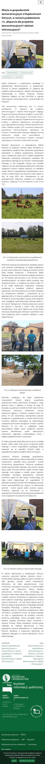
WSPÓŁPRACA (7, 77)
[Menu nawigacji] (40, 2)
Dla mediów (6, 749)
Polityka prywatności (27, 761)
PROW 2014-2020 (26, 73)
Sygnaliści (31, 739)
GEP (23, 739)
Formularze (32, 744)
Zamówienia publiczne (10, 734)
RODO (23, 734)
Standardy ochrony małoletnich (14, 744)
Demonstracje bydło (27, 33)
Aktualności (16, 33)
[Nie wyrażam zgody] (42, 757)
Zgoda (14, 761)
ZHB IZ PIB (19, 77)
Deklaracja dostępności (10, 739)
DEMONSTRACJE (12, 73)
